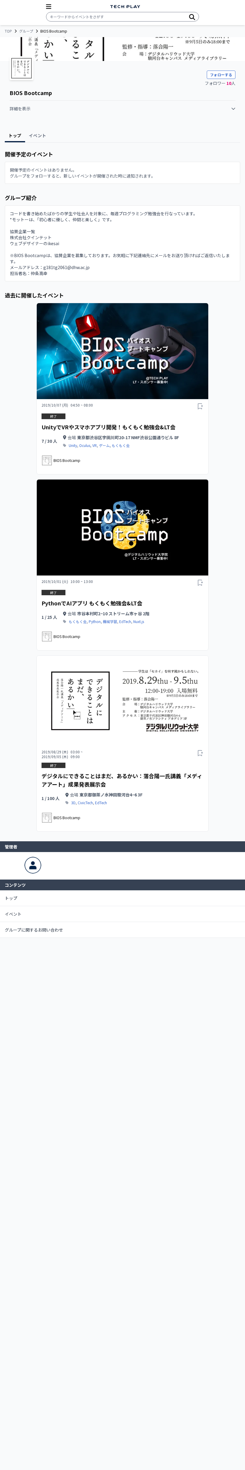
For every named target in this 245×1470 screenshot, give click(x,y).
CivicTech (85, 802)
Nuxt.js (138, 621)
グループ (26, 31)
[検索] (192, 16)
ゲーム (104, 445)
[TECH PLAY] (125, 6)
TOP (8, 31)
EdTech (125, 621)
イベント (13, 914)
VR (94, 445)
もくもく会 (121, 445)
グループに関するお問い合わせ (34, 930)
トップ (11, 898)
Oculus (84, 445)
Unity (73, 445)
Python (95, 621)
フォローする (221, 74)
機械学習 (110, 621)
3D (73, 802)
